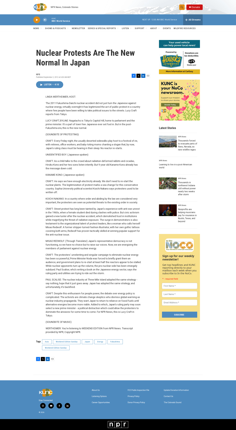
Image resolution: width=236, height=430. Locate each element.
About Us (96, 390)
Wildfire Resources (185, 28)
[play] (37, 19)
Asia (47, 342)
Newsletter (78, 28)
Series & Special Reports (102, 28)
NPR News (182, 137)
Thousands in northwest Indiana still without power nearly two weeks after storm (187, 188)
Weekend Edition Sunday (67, 342)
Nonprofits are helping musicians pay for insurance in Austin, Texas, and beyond (187, 215)
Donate (195, 7)
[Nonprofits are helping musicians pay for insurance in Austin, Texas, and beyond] (168, 210)
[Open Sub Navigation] (41, 28)
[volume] (45, 20)
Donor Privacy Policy (136, 402)
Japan (87, 342)
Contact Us (168, 396)
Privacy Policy (133, 396)
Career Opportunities (101, 402)
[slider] (49, 19)
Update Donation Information (176, 390)
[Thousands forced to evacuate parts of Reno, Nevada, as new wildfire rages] (168, 141)
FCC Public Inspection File (138, 390)
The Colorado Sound (172, 402)
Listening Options (99, 396)
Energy (100, 342)
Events (167, 28)
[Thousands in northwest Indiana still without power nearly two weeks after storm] (168, 183)
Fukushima (115, 342)
